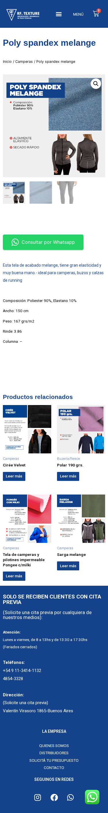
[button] (59, 14)
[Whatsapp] (70, 797)
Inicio (7, 61)
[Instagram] (37, 797)
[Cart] (96, 14)
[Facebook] (54, 797)
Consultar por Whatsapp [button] (48, 242)
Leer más (14, 476)
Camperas (24, 61)
